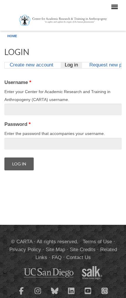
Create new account (31, 65)
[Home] (63, 20)
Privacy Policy (25, 249)
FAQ (57, 257)
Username (17, 82)
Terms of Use (97, 241)
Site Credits (83, 249)
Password (17, 124)
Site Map (55, 249)
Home (12, 36)
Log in (73, 65)
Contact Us (78, 257)
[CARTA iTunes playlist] (105, 290)
